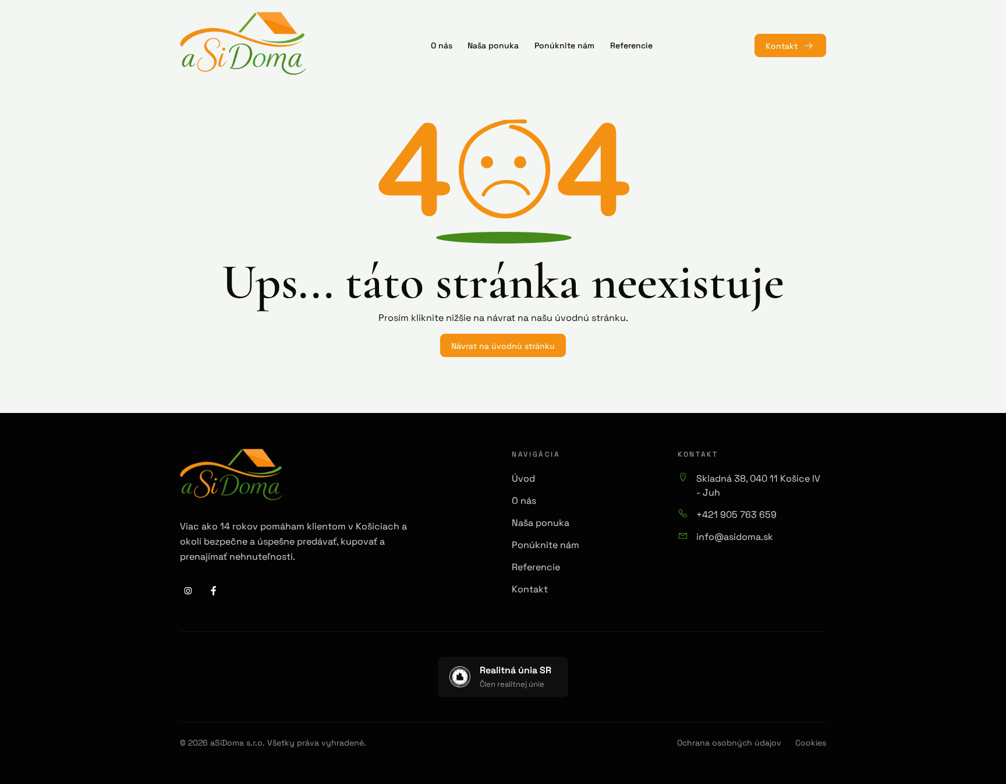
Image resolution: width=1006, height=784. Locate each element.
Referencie (536, 566)
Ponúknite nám (545, 544)
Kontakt (782, 45)
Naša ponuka (540, 521)
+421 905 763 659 (736, 513)
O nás (524, 499)
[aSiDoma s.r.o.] (243, 44)
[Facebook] (214, 590)
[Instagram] (188, 590)
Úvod (523, 477)
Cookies (810, 742)
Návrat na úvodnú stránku (503, 345)
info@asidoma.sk (734, 535)
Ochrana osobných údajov (729, 742)
